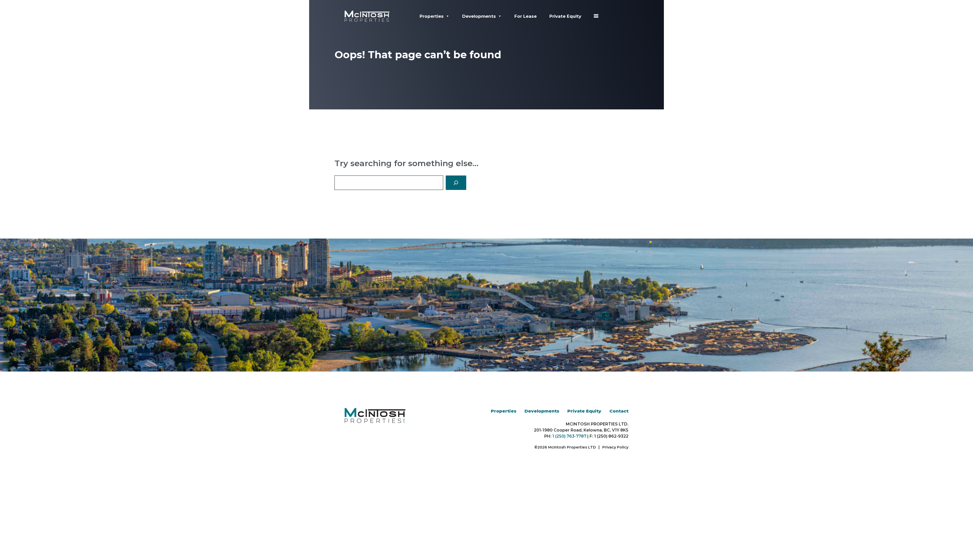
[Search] (456, 182)
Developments (479, 16)
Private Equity (565, 16)
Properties (432, 16)
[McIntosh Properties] (367, 16)
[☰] (596, 16)
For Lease (525, 16)
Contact (618, 411)
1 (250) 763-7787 (569, 436)
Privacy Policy (615, 447)
